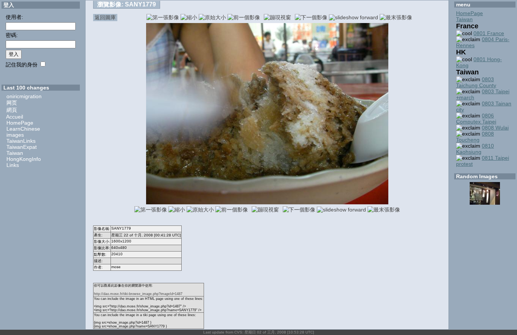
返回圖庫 (105, 17)
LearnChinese (23, 129)
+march (465, 97)
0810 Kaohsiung (475, 149)
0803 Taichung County (476, 82)
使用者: (14, 17)
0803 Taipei (495, 91)
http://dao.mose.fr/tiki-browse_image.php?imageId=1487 (138, 294)
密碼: (12, 35)
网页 (11, 103)
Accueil (14, 117)
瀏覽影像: (126, 4)
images (15, 135)
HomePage (19, 123)
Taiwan (14, 153)
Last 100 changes (26, 88)
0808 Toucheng (475, 137)
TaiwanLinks (21, 141)
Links (12, 165)
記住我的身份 (21, 65)
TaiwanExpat (21, 147)
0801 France (488, 33)
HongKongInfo (23, 159)
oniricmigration (24, 96)
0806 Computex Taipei (476, 119)
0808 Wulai (495, 128)
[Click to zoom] (267, 202)
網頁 (11, 110)
